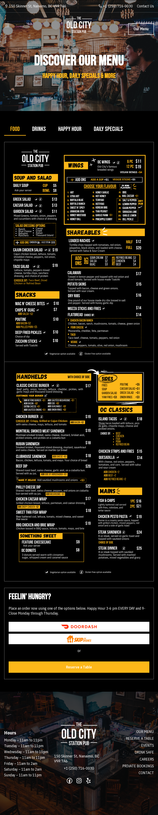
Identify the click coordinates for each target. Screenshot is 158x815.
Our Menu (141, 29)
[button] (7, 24)
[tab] (15, 129)
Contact (146, 772)
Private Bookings (138, 766)
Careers (147, 759)
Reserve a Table (79, 667)
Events (147, 745)
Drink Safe (144, 752)
